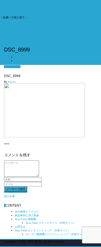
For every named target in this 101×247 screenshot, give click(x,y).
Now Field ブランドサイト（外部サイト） (51, 222)
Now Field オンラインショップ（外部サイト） (43, 230)
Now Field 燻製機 (25, 219)
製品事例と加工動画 (27, 215)
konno (12, 81)
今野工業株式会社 (21, 9)
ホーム (19, 57)
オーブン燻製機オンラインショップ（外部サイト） (57, 234)
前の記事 (9, 196)
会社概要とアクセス (27, 211)
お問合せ (20, 226)
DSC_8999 (22, 60)
